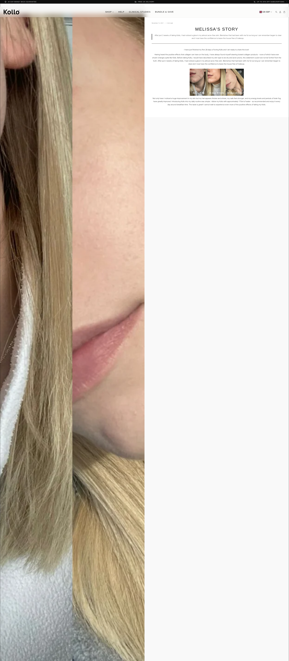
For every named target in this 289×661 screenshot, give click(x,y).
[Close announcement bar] (286, 1)
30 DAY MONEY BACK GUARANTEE (22, 2)
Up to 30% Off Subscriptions (270, 2)
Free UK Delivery (146, 2)
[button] (275, 12)
